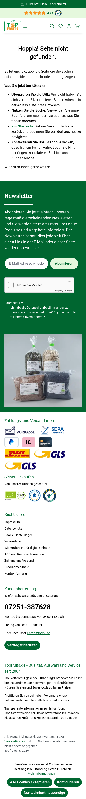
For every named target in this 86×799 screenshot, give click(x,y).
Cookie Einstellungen (18, 535)
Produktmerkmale (16, 567)
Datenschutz (13, 528)
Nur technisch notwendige (44, 793)
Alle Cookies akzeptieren (30, 782)
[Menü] (25, 25)
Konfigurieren (68, 782)
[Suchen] (52, 25)
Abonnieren (64, 263)
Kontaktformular (15, 573)
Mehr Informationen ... (43, 773)
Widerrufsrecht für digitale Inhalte (27, 548)
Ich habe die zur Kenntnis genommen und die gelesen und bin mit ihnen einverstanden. (43, 312)
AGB (52, 312)
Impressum (12, 522)
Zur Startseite (22, 126)
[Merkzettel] (60, 25)
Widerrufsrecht (14, 541)
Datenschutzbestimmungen (46, 307)
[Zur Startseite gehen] (12, 25)
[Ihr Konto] (69, 25)
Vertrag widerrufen (22, 645)
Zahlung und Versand (19, 560)
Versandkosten (14, 741)
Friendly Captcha (64, 290)
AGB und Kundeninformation (24, 554)
